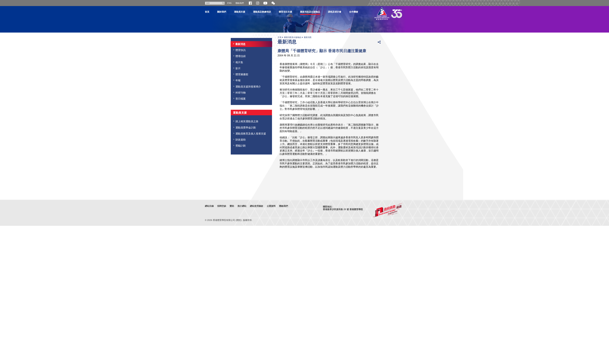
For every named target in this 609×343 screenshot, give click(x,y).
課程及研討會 (334, 11)
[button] (273, 3)
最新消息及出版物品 (310, 11)
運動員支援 (239, 11)
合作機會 (353, 11)
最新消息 (307, 37)
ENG (229, 3)
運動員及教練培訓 (262, 11)
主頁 (279, 37)
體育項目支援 (285, 11)
